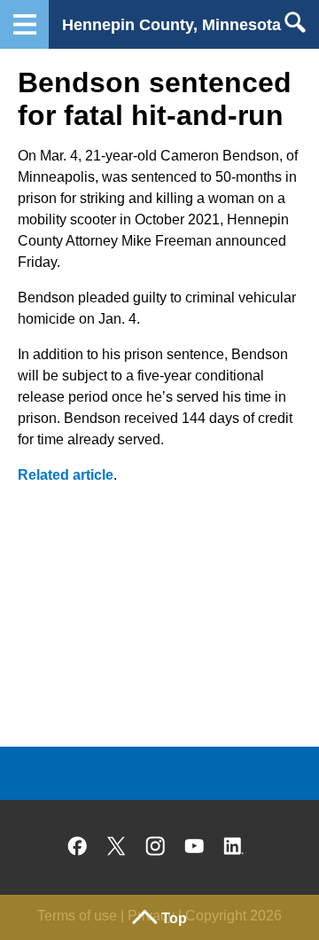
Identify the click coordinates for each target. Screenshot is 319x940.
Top (174, 918)
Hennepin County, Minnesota (171, 25)
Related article (65, 474)
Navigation (24, 24)
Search (294, 22)
